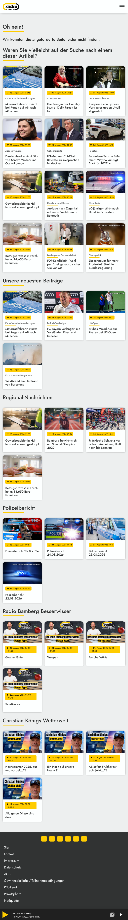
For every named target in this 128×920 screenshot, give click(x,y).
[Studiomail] (76, 839)
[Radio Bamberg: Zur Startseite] (60, 6)
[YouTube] (68, 839)
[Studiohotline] (84, 839)
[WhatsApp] (44, 839)
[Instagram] (60, 839)
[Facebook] (52, 839)
